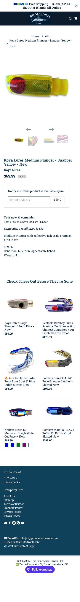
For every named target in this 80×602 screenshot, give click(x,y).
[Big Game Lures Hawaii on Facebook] (9, 523)
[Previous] (28, 129)
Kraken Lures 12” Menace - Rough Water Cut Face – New (19, 433)
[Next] (52, 129)
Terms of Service (14, 504)
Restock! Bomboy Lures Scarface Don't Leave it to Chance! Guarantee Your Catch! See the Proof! (58, 328)
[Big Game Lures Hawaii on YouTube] (22, 523)
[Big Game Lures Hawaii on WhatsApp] (18, 523)
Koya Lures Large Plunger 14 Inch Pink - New (19, 326)
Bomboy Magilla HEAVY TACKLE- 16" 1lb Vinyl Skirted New (58, 433)
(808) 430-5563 (31, 542)
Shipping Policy (13, 508)
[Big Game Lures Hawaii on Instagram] (14, 523)
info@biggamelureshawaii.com (39, 538)
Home (35, 36)
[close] (76, 6)
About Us (9, 496)
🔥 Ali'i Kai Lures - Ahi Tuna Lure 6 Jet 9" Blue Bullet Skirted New (19, 381)
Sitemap (9, 500)
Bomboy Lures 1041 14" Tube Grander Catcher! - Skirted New (57, 381)
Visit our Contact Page (20, 546)
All (47, 36)
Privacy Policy (12, 511)
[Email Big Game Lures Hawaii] (5, 523)
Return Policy (12, 515)
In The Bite (10, 478)
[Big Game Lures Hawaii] (40, 18)
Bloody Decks (12, 482)
